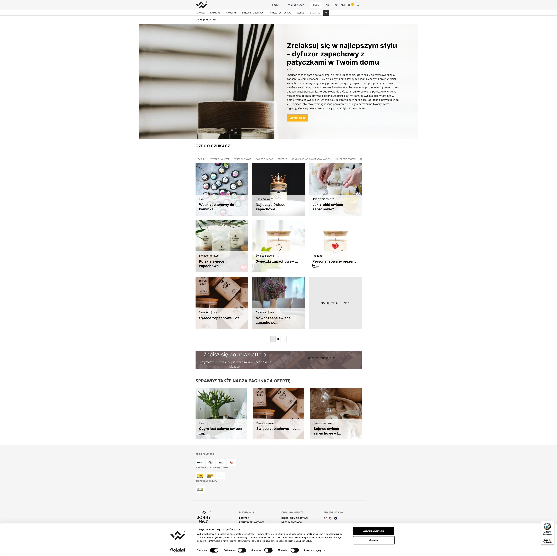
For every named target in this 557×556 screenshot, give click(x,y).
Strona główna (203, 19)
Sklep (275, 4)
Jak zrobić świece (346, 159)
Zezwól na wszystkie (373, 531)
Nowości (200, 13)
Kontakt (340, 4)
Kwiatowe (215, 13)
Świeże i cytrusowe (280, 13)
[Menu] (552, 523)
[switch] (242, 550)
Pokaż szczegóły (312, 550)
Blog (316, 4)
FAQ (327, 4)
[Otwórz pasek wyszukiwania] (358, 5)
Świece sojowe (242, 159)
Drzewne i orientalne (253, 13)
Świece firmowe (264, 159)
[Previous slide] (200, 408)
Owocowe (231, 13)
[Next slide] (356, 408)
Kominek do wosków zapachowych (311, 159)
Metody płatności (291, 522)
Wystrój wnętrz (219, 159)
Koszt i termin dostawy (294, 518)
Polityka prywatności (252, 522)
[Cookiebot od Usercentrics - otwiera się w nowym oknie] (177, 550)
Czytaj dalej (297, 117)
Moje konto (326, 12)
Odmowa (373, 540)
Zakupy (202, 159)
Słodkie (300, 13)
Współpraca (296, 4)
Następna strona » (335, 303)
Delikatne (315, 13)
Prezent (282, 159)
